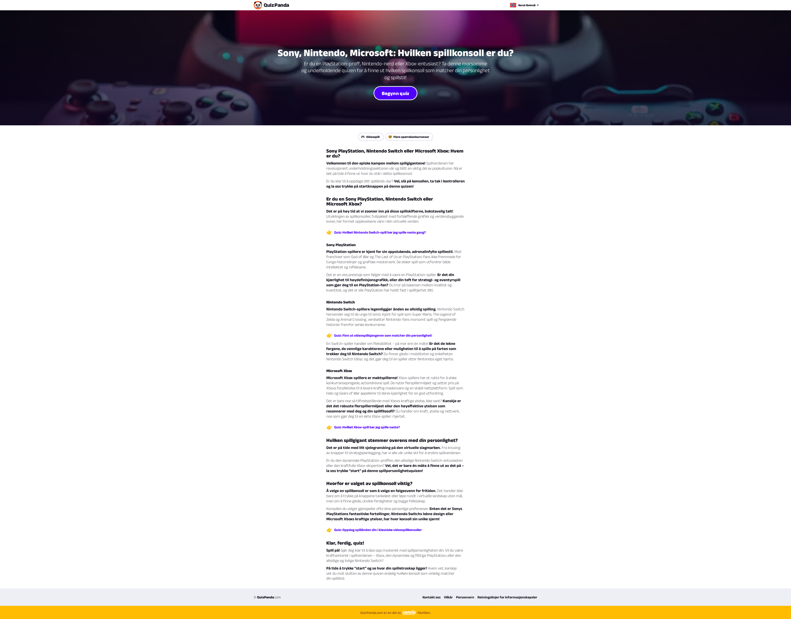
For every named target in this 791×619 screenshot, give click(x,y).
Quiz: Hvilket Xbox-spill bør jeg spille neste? (367, 427)
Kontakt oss (431, 597)
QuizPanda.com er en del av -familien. (395, 612)
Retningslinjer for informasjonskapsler (507, 597)
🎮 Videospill (370, 137)
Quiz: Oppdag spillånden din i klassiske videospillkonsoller (378, 530)
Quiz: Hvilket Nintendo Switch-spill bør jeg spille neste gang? (380, 232)
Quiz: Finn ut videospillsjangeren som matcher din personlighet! (383, 335)
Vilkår (448, 597)
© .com (267, 597)
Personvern (465, 597)
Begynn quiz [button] (395, 92)
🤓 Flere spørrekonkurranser (408, 137)
